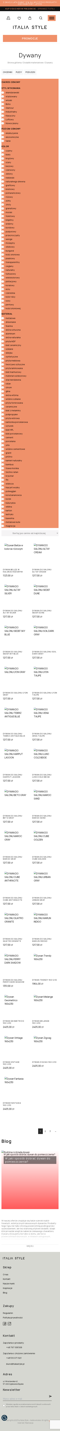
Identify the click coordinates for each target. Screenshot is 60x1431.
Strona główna (14, 62)
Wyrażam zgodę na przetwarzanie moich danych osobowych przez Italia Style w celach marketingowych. (28, 1405)
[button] (30, 38)
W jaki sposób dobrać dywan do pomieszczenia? (29, 1158)
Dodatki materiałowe (33, 62)
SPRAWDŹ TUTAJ (46, 8)
